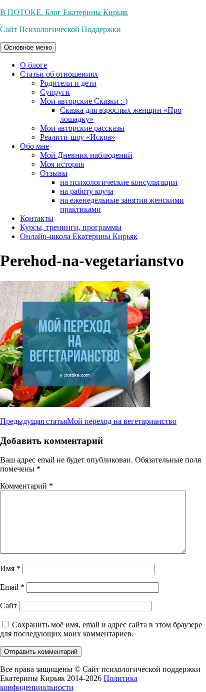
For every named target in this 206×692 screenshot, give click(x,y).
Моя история (62, 164)
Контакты (37, 218)
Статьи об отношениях (59, 74)
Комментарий (26, 486)
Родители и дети (68, 83)
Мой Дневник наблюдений (86, 155)
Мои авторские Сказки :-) (84, 101)
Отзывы (54, 173)
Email (12, 587)
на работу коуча (87, 191)
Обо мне (34, 146)
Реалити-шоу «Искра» (77, 137)
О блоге (33, 65)
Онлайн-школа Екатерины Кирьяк (79, 236)
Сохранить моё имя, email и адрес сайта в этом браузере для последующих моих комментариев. (101, 629)
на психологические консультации (119, 182)
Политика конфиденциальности (69, 682)
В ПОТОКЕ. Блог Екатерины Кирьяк (64, 12)
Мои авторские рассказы (82, 128)
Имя (10, 568)
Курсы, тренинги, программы (71, 227)
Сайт (8, 605)
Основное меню (28, 47)
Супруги (55, 92)
